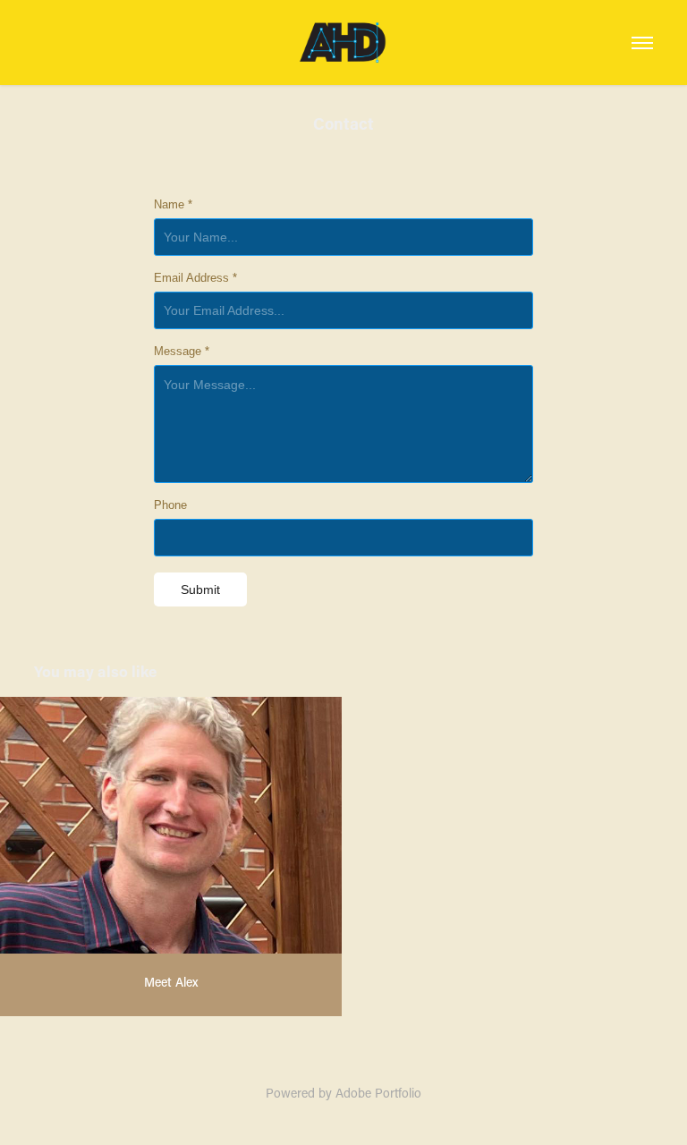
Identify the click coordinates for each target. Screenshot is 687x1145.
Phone (170, 505)
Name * (173, 205)
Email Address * (195, 278)
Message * (181, 351)
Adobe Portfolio (378, 1092)
